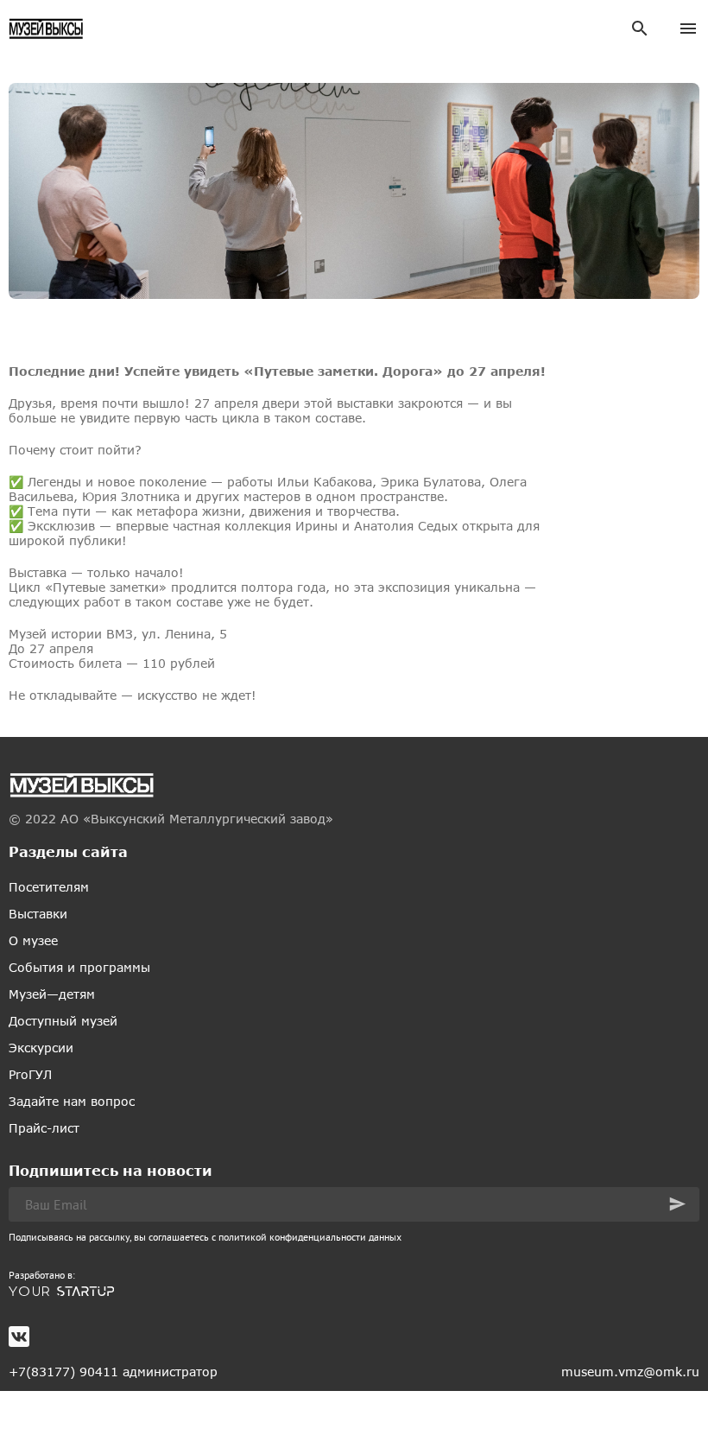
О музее (33, 940)
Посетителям (49, 887)
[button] (677, 1204)
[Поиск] (640, 28)
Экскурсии (41, 1047)
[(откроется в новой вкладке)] (354, 1291)
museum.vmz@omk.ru (630, 1371)
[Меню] (688, 28)
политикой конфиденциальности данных (309, 1236)
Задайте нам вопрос (72, 1101)
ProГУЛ (30, 1074)
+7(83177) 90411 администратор (113, 1371)
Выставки (38, 913)
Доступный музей (63, 1020)
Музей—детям (52, 994)
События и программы (79, 967)
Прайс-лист (44, 1128)
